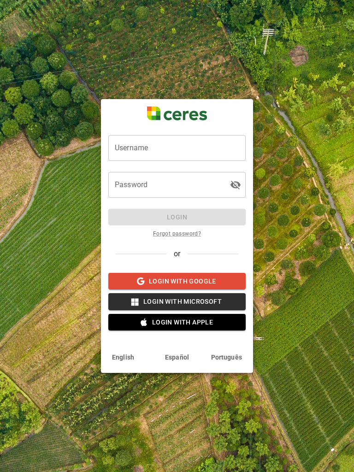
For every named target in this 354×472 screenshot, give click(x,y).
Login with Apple (182, 322)
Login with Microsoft (182, 301)
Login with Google (182, 281)
